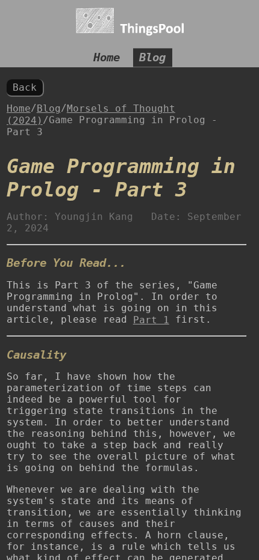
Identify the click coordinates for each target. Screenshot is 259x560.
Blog (152, 58)
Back (25, 87)
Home (106, 58)
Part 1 (151, 320)
